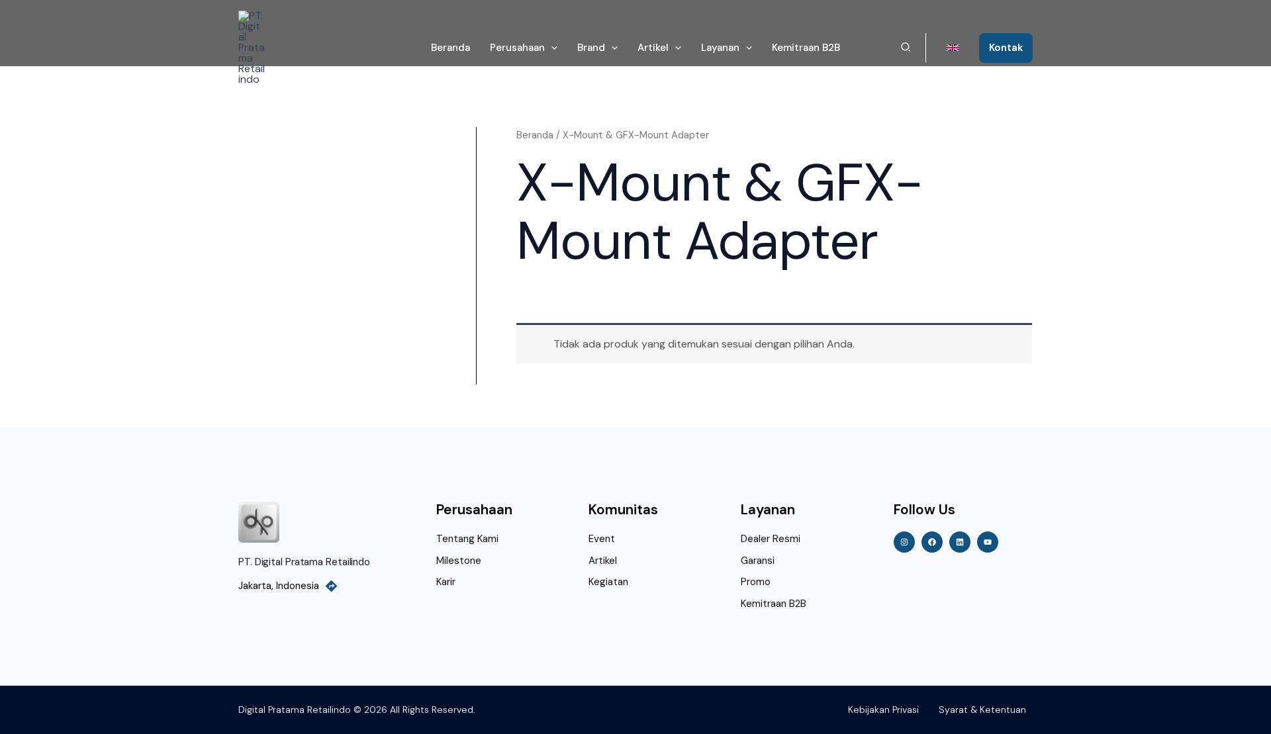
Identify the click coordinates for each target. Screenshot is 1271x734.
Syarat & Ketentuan (982, 709)
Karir (445, 581)
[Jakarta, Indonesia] (331, 586)
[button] (551, 47)
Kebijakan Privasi (883, 709)
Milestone (458, 560)
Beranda (534, 135)
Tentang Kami (467, 538)
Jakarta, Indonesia (278, 585)
